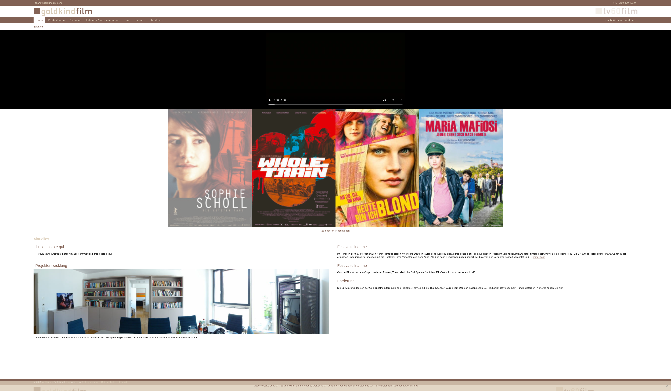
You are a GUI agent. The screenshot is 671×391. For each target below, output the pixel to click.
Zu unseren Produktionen (336, 230)
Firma (139, 20)
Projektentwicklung (51, 265)
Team (127, 20)
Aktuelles (75, 20)
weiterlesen (539, 256)
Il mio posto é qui (49, 247)
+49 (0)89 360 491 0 (624, 2)
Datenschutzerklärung (406, 385)
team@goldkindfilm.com (48, 2)
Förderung (346, 281)
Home (39, 20)
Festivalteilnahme (352, 247)
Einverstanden (384, 385)
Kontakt (156, 20)
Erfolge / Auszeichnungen (102, 20)
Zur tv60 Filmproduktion (620, 20)
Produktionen (56, 20)
